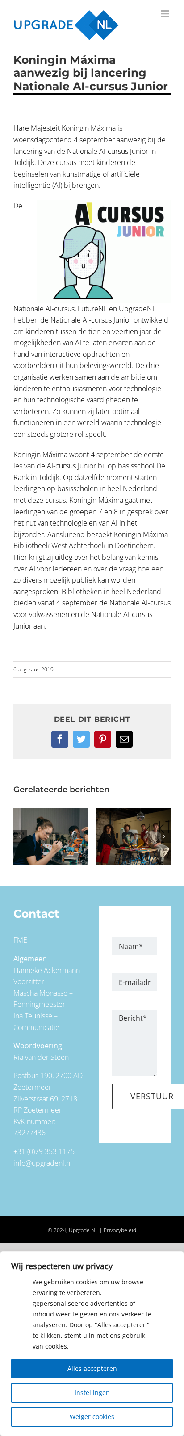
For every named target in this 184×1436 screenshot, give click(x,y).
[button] (20, 836)
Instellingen (92, 1392)
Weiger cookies (92, 1416)
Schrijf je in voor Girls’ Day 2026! (50, 837)
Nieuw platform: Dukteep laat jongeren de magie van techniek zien (133, 837)
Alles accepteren (92, 1368)
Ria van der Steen (41, 1057)
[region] (92, 1343)
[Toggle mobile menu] (166, 14)
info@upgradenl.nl (42, 1163)
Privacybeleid (120, 1230)
